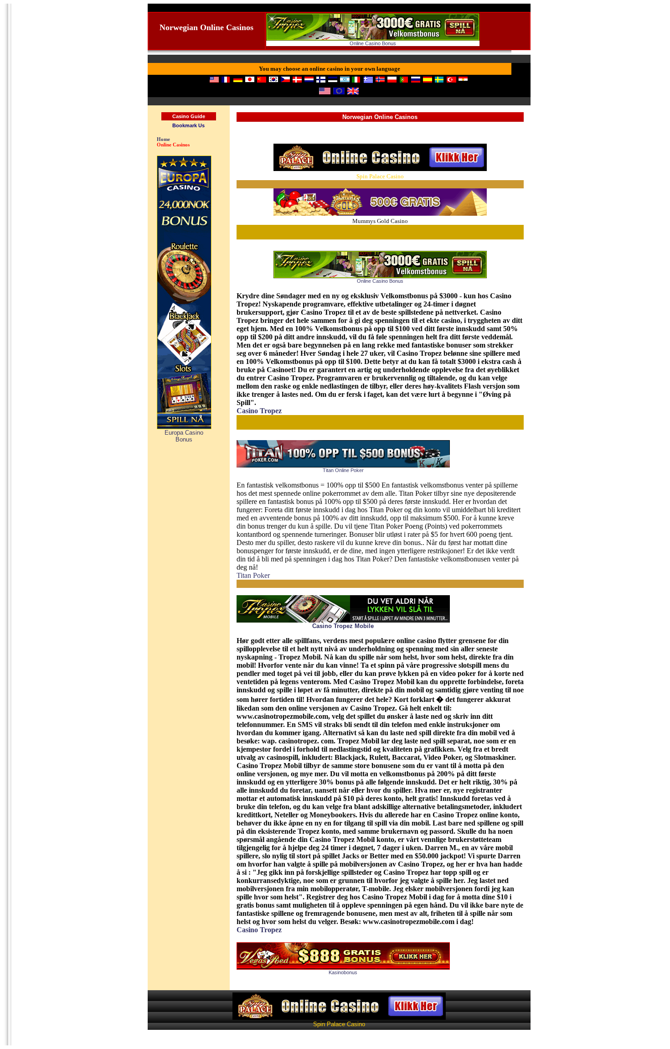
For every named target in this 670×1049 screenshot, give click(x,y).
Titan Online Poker (343, 470)
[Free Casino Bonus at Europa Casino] (184, 427)
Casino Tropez (259, 411)
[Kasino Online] (380, 213)
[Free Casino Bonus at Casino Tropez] (372, 39)
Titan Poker (253, 575)
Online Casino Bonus (373, 43)
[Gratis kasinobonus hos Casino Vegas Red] (343, 968)
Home (163, 139)
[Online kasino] (380, 168)
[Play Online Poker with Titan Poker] (343, 465)
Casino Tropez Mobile (343, 626)
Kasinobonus (343, 972)
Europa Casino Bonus (184, 436)
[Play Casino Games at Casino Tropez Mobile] (343, 620)
